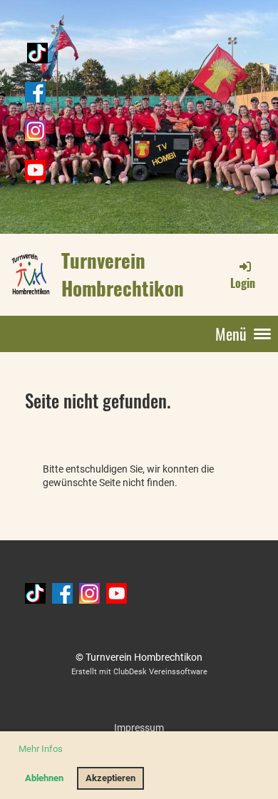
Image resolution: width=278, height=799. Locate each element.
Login (242, 283)
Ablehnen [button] (44, 778)
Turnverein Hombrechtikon (122, 274)
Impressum (139, 727)
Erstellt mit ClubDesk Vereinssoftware (139, 671)
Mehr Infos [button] (41, 748)
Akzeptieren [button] (110, 778)
